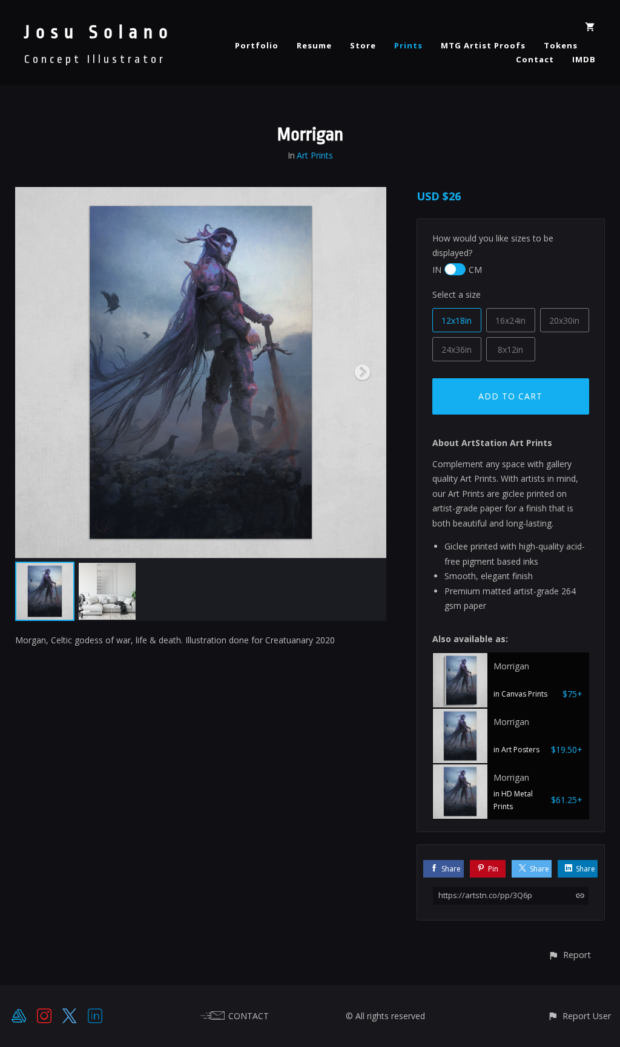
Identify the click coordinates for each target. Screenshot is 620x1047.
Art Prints (315, 155)
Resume (314, 45)
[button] (569, 954)
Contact (535, 59)
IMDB (584, 59)
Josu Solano (99, 32)
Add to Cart (510, 396)
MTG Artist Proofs (483, 45)
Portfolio (257, 45)
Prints (408, 45)
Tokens (561, 45)
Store (363, 45)
